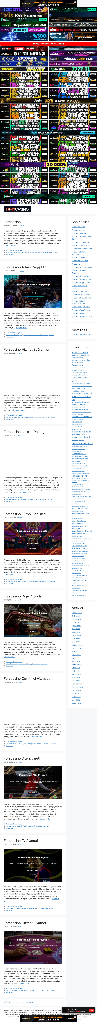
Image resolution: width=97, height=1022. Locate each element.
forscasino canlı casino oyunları (81, 412)
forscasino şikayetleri (77, 568)
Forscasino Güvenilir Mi (80, 466)
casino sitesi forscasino (13, 581)
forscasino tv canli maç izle (82, 531)
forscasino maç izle (77, 484)
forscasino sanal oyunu (77, 518)
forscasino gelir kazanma (30, 417)
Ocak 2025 (76, 629)
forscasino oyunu (76, 503)
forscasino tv (77, 528)
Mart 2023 (76, 700)
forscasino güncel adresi (80, 459)
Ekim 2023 (76, 677)
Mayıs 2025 (76, 622)
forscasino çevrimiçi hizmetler (33, 744)
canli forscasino (77, 358)
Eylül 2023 (76, 681)
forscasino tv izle (78, 534)
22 (23, 1002)
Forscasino (12, 222)
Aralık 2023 (76, 671)
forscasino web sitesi (78, 541)
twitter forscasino (78, 585)
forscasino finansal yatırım (78, 424)
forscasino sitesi (78, 523)
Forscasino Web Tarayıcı (81, 310)
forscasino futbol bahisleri (30, 581)
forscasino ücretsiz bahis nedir (79, 558)
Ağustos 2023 (77, 684)
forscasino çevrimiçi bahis (78, 556)
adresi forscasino (11, 664)
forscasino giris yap (78, 440)
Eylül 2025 (76, 616)
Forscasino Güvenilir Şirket (82, 249)
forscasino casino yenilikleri (14, 744)
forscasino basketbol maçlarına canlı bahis (82, 386)
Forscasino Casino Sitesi (82, 417)
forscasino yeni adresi (79, 546)
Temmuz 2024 (77, 648)
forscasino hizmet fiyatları (32, 990)
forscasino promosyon (78, 511)
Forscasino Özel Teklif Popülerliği (24, 252)
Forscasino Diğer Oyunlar (23, 596)
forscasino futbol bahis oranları (79, 426)
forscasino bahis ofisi (24, 664)
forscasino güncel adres (80, 456)
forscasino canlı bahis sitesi (78, 407)
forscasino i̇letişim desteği (14, 499)
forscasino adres (77, 362)
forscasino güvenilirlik (78, 463)
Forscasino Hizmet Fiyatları (25, 923)
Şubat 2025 (76, 626)
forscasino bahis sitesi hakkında (81, 383)
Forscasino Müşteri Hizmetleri (82, 496)
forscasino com (77, 422)
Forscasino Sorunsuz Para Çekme (46, 252)
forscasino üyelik (77, 563)
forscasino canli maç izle (32, 335)
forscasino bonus (78, 388)
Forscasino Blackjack (79, 233)
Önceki (7, 1002)
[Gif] (48, 100)
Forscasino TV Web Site (81, 242)
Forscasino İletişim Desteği (24, 432)
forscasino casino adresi (77, 414)
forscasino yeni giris (81, 548)
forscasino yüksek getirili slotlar (79, 553)
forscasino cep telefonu (77, 419)
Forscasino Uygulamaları (81, 307)
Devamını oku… (11, 245)
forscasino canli (78, 391)
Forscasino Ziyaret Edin (80, 245)
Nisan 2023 (76, 697)
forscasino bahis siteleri (80, 375)
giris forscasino (76, 573)
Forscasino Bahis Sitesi (80, 379)
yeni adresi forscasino (79, 590)
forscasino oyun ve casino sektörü (80, 506)
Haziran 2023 (77, 690)
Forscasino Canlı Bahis (78, 404)
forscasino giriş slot (76, 451)
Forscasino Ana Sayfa (80, 261)
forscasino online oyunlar (78, 499)
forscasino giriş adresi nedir (78, 449)
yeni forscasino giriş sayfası (78, 592)
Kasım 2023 (76, 674)
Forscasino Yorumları (79, 257)
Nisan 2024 (76, 658)
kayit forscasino (79, 580)
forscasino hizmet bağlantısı (48, 417)
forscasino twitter (77, 536)
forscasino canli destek (82, 393)
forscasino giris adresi (81, 431)
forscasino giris (11, 826)
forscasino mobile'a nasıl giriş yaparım (81, 489)
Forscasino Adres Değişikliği (25, 267)
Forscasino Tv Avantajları (23, 841)
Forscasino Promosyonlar (14, 250)
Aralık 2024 (76, 632)
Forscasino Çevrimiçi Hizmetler (28, 678)
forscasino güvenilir (76, 461)
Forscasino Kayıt (79, 476)
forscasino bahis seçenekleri (79, 595)
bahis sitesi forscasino (13, 908)
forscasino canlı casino (80, 409)
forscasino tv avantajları (45, 908)
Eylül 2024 (76, 642)
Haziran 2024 (77, 652)
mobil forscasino (77, 583)
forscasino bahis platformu (80, 372)
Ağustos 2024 (77, 645)
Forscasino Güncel (79, 454)
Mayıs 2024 (76, 655)
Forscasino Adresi (78, 227)
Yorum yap (9, 254)
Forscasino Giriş (78, 230)
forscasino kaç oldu (50, 744)
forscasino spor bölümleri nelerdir (80, 526)
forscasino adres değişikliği (14, 335)
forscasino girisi (78, 434)
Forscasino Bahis (77, 370)
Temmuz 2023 (77, 687)
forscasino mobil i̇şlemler (29, 908)
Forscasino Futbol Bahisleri (25, 514)
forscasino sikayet (79, 521)
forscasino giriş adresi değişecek (80, 446)
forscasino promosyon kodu (80, 515)
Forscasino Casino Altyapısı (82, 316)
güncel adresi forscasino (79, 575)
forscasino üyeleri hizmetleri (78, 561)
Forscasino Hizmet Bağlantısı (26, 349)
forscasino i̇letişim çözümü (24, 826)
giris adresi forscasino (78, 570)
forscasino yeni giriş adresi (80, 551)
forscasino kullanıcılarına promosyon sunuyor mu (80, 481)
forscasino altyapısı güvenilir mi (79, 367)
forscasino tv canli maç (45, 499)
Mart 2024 (76, 661)
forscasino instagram (78, 471)
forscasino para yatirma (81, 508)
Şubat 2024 (76, 664)
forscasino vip (87, 538)
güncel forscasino (77, 578)
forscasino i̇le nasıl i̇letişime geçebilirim (81, 473)
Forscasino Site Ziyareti (22, 758)
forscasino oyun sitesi (47, 335)
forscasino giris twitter (82, 437)
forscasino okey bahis (30, 499)
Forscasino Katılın (78, 313)
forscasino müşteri (76, 494)
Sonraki (29, 1002)
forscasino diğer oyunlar (39, 664)
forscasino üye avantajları (47, 581)
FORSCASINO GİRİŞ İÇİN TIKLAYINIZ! (48, 44)
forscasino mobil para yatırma (79, 491)
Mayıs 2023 (76, 694)
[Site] (24, 74)
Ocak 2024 (76, 668)
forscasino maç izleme (48, 990)
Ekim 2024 (76, 639)
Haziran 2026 (77, 613)
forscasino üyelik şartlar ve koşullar (80, 565)
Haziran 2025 (77, 619)
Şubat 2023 (76, 703)
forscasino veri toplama (77, 538)
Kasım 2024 (76, 635)
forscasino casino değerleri (14, 990)
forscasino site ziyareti (41, 826)
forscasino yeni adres (78, 543)
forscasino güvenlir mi (78, 468)
